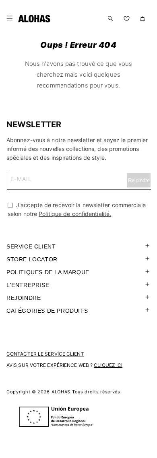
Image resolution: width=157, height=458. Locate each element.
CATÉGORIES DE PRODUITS (47, 310)
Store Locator (32, 259)
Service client (31, 246)
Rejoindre (23, 298)
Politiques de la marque (47, 272)
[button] (11, 18)
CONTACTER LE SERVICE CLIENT (45, 354)
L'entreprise (27, 285)
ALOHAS (61, 392)
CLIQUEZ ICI (108, 365)
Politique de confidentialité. (75, 213)
